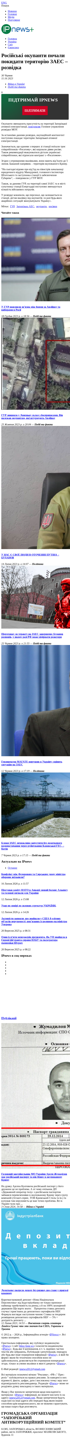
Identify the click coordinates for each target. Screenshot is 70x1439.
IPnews (6, 1346)
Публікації (8, 1018)
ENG (4, 2)
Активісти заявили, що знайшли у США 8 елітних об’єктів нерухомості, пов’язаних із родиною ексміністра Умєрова (34, 921)
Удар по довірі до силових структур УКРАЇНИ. (28, 905)
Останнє (12, 867)
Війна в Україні (16, 84)
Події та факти (17, 86)
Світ (10, 44)
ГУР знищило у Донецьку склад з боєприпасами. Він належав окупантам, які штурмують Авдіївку (32, 416)
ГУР (12, 206)
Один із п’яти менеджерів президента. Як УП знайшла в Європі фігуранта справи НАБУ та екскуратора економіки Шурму (34, 940)
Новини (12, 11)
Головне (12, 14)
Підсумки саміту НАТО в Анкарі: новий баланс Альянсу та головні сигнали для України (34, 891)
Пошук (5, 5)
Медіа (11, 17)
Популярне (14, 20)
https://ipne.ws (26, 1346)
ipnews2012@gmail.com (32, 1369)
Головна (12, 38)
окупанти (41, 206)
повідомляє (34, 126)
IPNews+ (54, 1334)
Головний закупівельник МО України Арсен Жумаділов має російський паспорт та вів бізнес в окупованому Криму (34, 1177)
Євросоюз (13, 47)
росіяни (53, 206)
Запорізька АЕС (25, 206)
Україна (12, 41)
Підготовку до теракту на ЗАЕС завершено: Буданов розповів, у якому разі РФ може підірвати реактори (32, 635)
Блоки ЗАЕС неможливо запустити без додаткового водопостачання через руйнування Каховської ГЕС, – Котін (32, 846)
